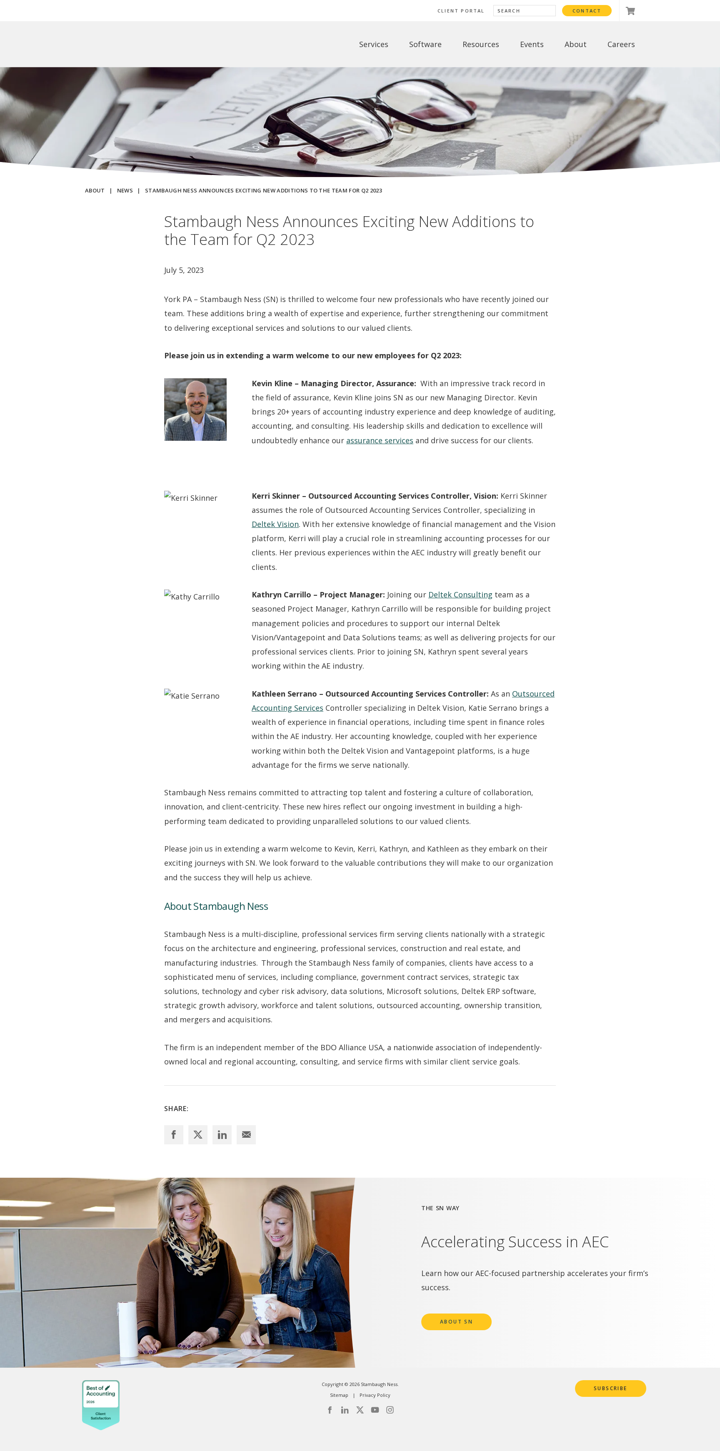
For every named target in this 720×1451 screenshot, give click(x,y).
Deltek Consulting (460, 594)
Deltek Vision (275, 524)
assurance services (379, 440)
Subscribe (611, 1388)
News (125, 190)
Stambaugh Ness (127, 44)
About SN (456, 1321)
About (95, 190)
